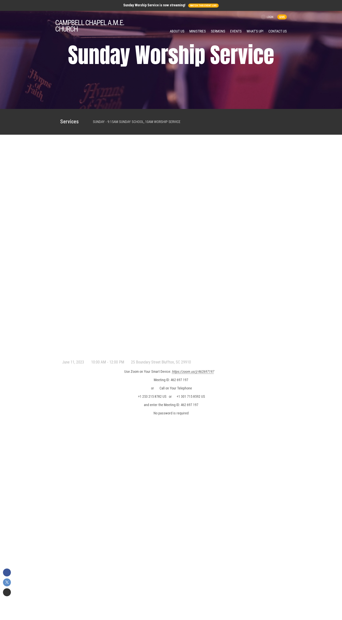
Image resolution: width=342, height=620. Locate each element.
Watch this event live (203, 5)
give (282, 17)
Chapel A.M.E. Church (89, 26)
